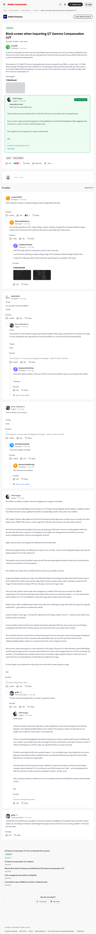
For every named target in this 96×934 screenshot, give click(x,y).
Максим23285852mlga (27, 464)
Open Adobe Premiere (83, 17)
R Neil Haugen (17, 98)
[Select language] (65, 4)
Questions (36, 10)
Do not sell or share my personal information (61, 931)
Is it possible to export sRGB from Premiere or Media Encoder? (26, 882)
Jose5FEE (14, 46)
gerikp (17, 692)
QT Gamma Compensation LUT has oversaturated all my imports (27, 851)
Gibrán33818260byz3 (22, 221)
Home (5, 10)
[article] (48, 206)
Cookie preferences (40, 931)
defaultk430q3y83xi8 (22, 444)
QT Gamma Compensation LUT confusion (19, 862)
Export (9, 158)
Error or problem (18, 158)
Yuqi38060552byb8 (25, 245)
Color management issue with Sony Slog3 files (21, 875)
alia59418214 (15, 296)
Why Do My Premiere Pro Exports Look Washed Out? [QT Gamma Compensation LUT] (34, 868)
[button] (4, 5)
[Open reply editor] (48, 177)
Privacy (30, 931)
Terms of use (23, 931)
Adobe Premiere (26, 10)
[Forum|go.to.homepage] (17, 4)
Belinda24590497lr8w (26, 368)
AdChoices (81, 931)
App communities (14, 10)
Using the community (11, 931)
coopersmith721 (16, 197)
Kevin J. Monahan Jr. (22, 324)
